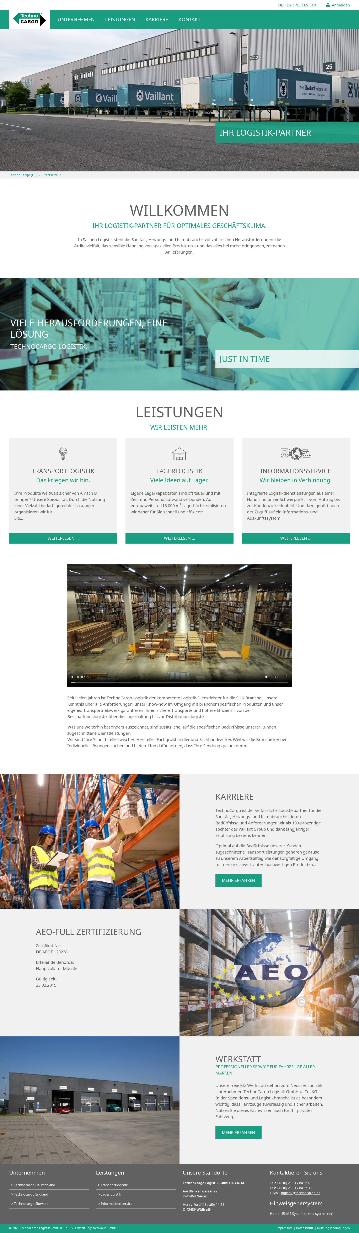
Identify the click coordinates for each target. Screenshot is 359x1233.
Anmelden (341, 5)
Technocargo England (31, 1194)
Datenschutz (305, 1228)
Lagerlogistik (111, 1194)
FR (314, 5)
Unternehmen (76, 19)
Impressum (285, 1228)
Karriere (156, 19)
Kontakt (189, 19)
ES (306, 5)
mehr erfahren (238, 880)
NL (297, 5)
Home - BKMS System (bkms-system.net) (301, 1213)
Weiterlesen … (63, 538)
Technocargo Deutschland (34, 1185)
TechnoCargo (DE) (23, 175)
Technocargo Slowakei (31, 1203)
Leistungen (120, 19)
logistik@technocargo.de (300, 1193)
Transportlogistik (114, 1185)
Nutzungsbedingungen (333, 1228)
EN (289, 5)
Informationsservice (117, 1203)
